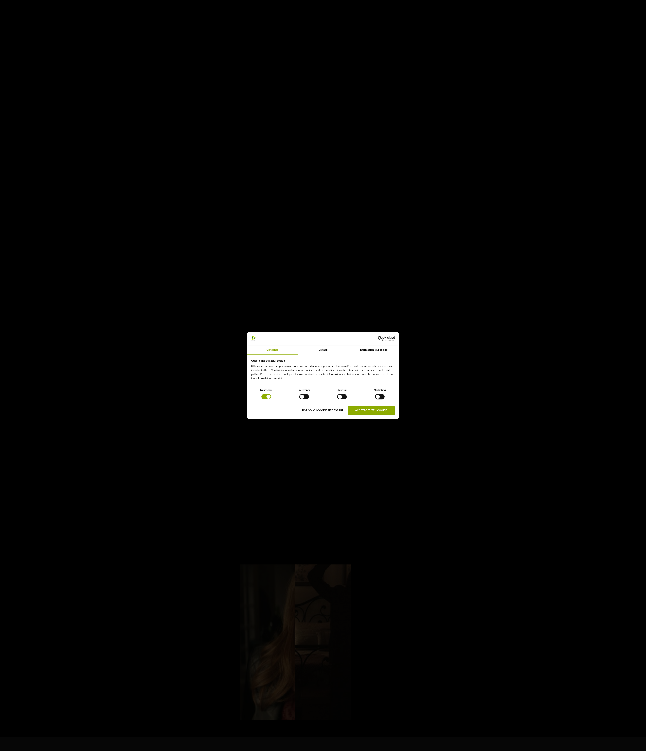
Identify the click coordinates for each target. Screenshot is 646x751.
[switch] (304, 396)
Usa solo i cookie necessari (322, 410)
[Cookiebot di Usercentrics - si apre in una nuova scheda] (380, 338)
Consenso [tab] (272, 349)
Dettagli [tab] (323, 349)
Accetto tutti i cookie (371, 410)
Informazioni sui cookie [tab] (373, 349)
